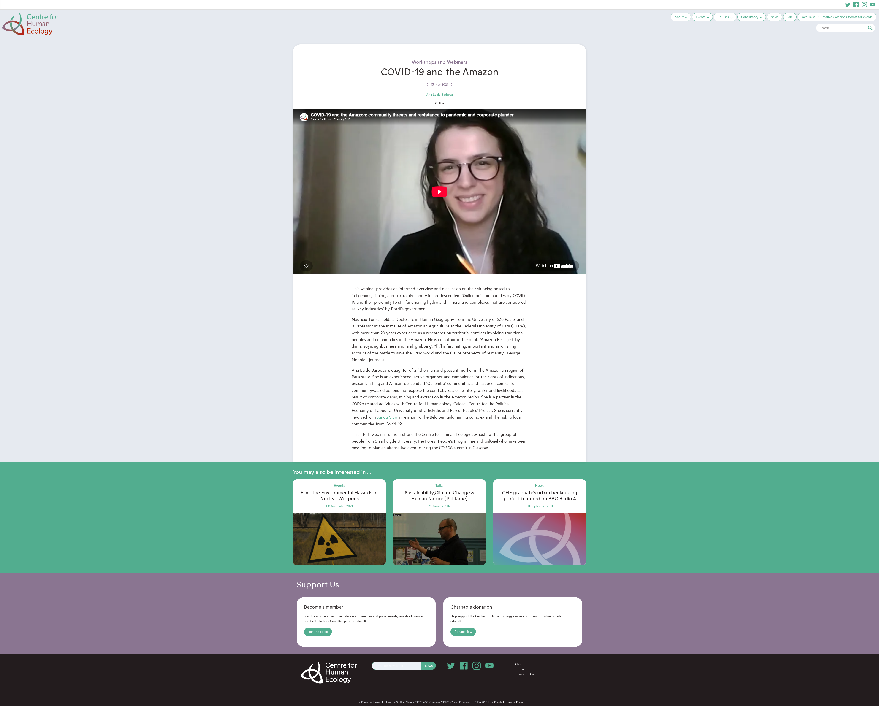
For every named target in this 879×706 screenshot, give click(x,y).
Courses (723, 17)
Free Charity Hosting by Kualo (505, 702)
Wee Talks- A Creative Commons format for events (836, 17)
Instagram (864, 4)
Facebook (856, 4)
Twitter (848, 4)
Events (700, 17)
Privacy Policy (524, 674)
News (774, 17)
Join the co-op (318, 631)
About (679, 17)
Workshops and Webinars (439, 62)
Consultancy (749, 17)
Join (790, 17)
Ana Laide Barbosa (439, 94)
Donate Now (463, 631)
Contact (520, 669)
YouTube (872, 4)
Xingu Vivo (387, 417)
